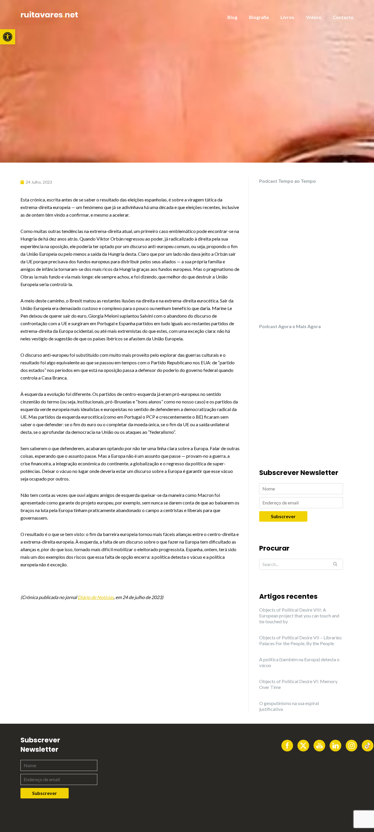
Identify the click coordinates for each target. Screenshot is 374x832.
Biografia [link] (259, 17)
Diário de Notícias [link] (96, 597)
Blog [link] (232, 17)
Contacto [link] (343, 17)
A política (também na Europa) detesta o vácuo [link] (299, 662)
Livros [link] (287, 17)
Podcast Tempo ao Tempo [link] (287, 181)
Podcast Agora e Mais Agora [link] (290, 326)
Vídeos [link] (313, 17)
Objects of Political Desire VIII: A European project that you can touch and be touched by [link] (299, 615)
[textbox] (130, 398)
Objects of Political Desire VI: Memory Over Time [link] (298, 684)
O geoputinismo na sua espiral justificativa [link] (289, 706)
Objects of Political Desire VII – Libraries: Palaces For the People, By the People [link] (300, 640)
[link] (7, 36)
